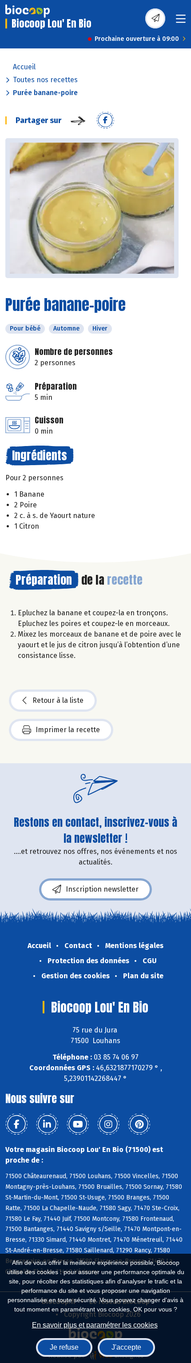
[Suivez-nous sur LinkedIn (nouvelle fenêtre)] (47, 1124)
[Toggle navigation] (181, 21)
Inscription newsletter (102, 889)
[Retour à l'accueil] (27, 11)
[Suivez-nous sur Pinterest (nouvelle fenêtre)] (139, 1124)
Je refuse (64, 1347)
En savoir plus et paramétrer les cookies (95, 1325)
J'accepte (126, 1347)
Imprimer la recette (68, 729)
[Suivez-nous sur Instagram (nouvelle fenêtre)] (108, 1124)
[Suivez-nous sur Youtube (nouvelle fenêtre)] (78, 1124)
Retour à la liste (58, 700)
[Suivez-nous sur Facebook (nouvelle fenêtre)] (16, 1124)
